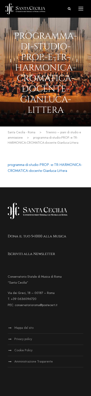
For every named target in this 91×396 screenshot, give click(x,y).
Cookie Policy (23, 350)
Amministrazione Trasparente (33, 361)
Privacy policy (23, 339)
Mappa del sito (24, 328)
